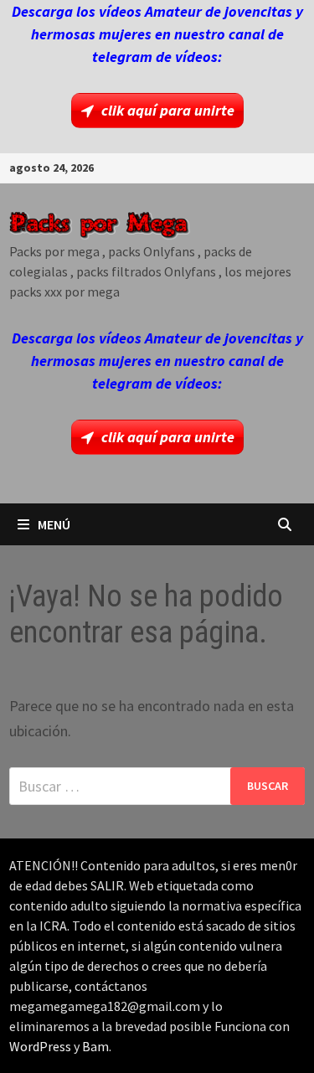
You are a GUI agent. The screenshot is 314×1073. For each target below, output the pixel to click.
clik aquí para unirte (167, 110)
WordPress (40, 1046)
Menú (54, 524)
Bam (95, 1046)
